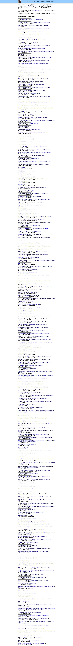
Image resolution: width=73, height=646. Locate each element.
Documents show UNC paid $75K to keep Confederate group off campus (31, 283)
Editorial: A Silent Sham (22, 135)
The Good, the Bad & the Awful (23, 126)
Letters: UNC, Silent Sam (22, 210)
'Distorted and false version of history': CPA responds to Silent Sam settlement (32, 102)
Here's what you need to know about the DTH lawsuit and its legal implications (32, 132)
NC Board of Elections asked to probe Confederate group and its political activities (33, 78)
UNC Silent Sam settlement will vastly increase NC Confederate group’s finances (33, 251)
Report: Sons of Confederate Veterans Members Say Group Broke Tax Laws (32, 146)
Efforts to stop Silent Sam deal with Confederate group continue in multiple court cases (34, 114)
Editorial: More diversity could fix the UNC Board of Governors (29, 612)
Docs (38, 1)
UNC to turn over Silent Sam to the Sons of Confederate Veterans (30, 637)
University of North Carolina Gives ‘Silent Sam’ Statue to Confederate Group (32, 643)
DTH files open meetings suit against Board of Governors (28, 158)
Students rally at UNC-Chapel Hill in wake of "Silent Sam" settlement (31, 529)
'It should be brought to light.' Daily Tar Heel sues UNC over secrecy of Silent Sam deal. (34, 149)
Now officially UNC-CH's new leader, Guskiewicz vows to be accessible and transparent (34, 362)
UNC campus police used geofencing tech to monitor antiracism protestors (32, 187)
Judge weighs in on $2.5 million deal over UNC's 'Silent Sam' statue (30, 202)
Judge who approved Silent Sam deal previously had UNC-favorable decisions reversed (34, 222)
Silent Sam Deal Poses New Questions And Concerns (28, 542)
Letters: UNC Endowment (22, 485)
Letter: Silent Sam (21, 54)
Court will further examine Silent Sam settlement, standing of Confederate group (33, 193)
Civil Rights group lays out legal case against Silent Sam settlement (30, 407)
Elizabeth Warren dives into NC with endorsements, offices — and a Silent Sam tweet (34, 237)
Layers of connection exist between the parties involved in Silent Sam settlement (33, 321)
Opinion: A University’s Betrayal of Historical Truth (27, 444)
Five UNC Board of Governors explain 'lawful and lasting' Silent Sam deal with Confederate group (36, 286)
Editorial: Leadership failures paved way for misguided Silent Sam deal (31, 219)
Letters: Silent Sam (21, 138)
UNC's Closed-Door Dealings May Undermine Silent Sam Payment (30, 19)
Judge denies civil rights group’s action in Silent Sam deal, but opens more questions (34, 199)
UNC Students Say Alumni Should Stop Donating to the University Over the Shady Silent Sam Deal (36, 503)
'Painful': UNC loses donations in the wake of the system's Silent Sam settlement (33, 254)
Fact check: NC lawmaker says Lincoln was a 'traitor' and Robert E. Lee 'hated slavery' (34, 22)
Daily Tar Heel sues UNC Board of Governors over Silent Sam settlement (31, 155)
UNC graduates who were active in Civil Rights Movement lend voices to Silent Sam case (35, 57)
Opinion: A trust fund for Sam (23, 590)
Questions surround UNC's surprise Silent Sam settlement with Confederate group (33, 615)
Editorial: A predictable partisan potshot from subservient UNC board (30, 81)
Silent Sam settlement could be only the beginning (27, 545)
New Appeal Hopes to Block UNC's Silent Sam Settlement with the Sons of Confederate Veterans (36, 120)
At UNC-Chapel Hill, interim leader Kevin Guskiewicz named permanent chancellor (33, 336)
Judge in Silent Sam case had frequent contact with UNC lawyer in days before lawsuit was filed (36, 51)
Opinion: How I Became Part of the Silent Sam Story (27, 272)
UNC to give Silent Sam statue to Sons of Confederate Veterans (30, 634)
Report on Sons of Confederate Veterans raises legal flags (29, 143)
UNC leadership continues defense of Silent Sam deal (28, 310)
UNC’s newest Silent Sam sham (24, 601)
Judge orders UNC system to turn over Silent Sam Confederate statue (31, 628)
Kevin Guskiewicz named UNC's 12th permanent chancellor (29, 345)
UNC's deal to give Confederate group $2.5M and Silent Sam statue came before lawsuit (34, 567)
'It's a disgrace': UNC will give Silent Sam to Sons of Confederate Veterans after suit (33, 625)
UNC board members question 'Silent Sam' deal (27, 368)
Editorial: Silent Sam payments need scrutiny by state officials (29, 231)
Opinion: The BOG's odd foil (23, 447)
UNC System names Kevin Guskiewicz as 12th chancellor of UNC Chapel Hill (32, 378)
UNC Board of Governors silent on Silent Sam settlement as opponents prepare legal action (35, 401)
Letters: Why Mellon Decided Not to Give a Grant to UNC (28, 295)
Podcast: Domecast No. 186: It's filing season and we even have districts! (31, 521)
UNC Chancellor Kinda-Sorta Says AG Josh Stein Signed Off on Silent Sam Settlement (34, 496)
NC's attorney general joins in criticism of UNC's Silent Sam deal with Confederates (33, 398)
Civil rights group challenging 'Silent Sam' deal (26, 404)
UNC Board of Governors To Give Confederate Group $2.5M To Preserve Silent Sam (33, 493)
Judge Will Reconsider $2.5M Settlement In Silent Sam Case (29, 205)
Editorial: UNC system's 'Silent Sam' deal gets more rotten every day (30, 234)
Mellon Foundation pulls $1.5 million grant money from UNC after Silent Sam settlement (34, 356)
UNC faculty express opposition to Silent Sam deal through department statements (33, 164)
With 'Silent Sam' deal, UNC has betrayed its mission (28, 473)
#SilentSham (30, 5)
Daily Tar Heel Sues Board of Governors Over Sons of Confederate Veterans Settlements (34, 152)
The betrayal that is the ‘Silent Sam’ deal (25, 301)
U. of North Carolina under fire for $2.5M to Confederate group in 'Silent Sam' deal (33, 275)
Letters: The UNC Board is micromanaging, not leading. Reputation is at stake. (32, 178)
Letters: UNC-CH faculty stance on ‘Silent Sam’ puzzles (28, 292)
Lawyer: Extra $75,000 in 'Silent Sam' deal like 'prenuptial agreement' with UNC (33, 25)
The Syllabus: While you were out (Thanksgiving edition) (28, 593)
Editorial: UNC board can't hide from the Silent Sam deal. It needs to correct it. (32, 389)
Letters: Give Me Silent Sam (23, 181)
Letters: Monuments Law (22, 175)
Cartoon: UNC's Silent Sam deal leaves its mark (27, 583)
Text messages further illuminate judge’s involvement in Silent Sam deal (31, 48)
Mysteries (43, 1)
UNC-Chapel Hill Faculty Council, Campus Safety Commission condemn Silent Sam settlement (36, 506)
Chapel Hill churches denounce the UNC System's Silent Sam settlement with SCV (33, 63)
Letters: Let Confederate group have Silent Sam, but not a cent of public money (32, 536)
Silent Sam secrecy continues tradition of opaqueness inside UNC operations (32, 324)
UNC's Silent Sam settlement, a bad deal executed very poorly (29, 129)
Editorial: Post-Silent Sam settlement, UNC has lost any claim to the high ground (33, 386)
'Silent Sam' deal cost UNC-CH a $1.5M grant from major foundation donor (32, 330)
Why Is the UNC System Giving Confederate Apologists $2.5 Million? (31, 574)
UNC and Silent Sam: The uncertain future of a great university (29, 304)
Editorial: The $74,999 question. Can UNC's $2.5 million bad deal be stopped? (32, 117)
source (39, 10)
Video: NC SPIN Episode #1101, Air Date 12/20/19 (27, 213)
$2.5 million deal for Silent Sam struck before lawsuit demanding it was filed (32, 577)
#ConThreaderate (50, 1)
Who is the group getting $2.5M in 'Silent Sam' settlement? (29, 225)
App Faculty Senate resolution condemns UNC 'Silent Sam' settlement (31, 72)
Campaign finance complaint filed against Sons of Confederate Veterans (31, 75)
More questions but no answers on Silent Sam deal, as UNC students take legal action (34, 359)
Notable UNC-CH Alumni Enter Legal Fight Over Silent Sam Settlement (31, 39)
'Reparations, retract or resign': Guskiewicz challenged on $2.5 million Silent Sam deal (34, 476)
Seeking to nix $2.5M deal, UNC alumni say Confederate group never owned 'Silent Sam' (34, 45)
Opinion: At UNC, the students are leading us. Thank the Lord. (29, 66)
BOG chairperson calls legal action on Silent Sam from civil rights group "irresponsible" (34, 280)
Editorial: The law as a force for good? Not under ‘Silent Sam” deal (30, 196)
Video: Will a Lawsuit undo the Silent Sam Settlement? (28, 99)
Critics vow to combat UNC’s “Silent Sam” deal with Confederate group (31, 512)
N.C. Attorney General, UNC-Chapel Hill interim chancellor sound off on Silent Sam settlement (35, 395)
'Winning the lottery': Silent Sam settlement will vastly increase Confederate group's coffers (35, 216)
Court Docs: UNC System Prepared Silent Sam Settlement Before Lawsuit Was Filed (34, 554)
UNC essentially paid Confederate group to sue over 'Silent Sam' (30, 31)
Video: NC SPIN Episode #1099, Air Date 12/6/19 (27, 509)
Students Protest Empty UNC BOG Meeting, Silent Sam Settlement (30, 365)
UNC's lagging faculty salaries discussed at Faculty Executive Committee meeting (33, 60)
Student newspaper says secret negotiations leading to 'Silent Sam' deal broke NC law (34, 161)
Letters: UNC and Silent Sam (23, 415)
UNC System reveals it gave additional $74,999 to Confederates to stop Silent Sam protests (35, 315)
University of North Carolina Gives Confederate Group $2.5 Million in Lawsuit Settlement (34, 548)
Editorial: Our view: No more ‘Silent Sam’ (25, 515)
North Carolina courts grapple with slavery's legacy (27, 518)
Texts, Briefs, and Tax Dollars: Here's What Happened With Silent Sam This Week (33, 28)
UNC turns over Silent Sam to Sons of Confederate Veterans (29, 640)
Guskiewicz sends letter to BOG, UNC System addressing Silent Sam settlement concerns (35, 437)
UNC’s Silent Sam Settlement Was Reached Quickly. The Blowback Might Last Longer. (34, 470)
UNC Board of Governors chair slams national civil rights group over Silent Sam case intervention (36, 307)
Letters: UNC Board (21, 184)
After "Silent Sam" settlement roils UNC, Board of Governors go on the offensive (33, 228)
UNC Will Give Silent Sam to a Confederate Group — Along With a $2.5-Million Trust (34, 618)
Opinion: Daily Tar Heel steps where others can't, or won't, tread (30, 111)
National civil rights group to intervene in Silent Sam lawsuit (29, 420)
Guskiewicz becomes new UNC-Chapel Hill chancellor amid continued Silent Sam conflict (35, 342)
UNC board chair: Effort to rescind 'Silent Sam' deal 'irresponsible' (30, 248)
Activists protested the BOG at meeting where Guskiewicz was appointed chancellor (33, 333)
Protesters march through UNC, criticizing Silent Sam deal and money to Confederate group (35, 526)
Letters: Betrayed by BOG (22, 350)
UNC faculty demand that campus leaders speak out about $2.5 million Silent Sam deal (34, 450)
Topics (33, 1)
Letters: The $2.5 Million (22, 208)
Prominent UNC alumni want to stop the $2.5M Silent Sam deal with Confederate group (34, 42)
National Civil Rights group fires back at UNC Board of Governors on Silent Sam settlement (35, 266)
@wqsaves (35, 10)
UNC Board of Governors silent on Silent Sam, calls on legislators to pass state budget (34, 96)
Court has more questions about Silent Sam (26, 190)
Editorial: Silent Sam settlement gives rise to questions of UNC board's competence (33, 557)
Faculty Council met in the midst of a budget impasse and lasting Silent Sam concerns (34, 87)
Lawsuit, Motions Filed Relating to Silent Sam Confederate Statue (30, 289)
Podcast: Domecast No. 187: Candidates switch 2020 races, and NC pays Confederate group (35, 245)
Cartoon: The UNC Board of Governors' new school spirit (28, 257)
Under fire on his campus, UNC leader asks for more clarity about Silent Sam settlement (34, 427)
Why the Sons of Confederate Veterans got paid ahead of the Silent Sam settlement (33, 318)
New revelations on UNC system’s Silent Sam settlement (28, 269)
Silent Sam (35, 7)
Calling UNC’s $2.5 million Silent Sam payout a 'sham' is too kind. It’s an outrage (33, 580)
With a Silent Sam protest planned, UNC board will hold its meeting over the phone (33, 434)
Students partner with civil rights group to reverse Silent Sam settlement (31, 90)
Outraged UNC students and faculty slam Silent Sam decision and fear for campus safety (34, 539)
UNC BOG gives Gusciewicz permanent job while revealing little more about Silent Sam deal (35, 375)
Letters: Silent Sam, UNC (22, 353)
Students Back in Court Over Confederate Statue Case (28, 123)
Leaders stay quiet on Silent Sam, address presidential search (29, 93)
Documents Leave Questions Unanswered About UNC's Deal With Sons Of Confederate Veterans (36, 260)
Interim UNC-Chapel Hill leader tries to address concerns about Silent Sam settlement (34, 479)
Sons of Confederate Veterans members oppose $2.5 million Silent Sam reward (33, 327)
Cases (28, 1)
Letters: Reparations (21, 170)
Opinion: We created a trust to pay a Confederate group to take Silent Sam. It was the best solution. (36, 298)
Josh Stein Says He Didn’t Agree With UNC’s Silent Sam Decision (30, 392)
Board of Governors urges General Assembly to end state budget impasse (31, 84)
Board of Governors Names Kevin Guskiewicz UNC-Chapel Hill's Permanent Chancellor (34, 339)
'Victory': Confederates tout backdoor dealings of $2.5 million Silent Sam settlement (33, 551)
